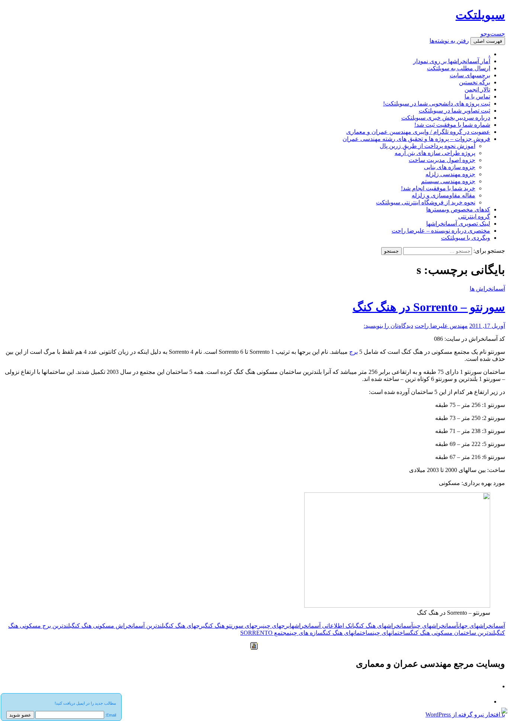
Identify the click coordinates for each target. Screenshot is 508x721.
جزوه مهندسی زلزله (450, 174)
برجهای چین (276, 626)
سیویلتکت (480, 15)
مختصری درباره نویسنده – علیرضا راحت (441, 230)
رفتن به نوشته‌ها (449, 41)
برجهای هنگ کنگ (185, 626)
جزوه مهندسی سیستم (448, 181)
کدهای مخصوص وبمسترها (458, 209)
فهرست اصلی (487, 41)
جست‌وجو (492, 33)
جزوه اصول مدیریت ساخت (442, 160)
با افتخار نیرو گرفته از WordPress (465, 714)
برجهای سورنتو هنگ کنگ (234, 626)
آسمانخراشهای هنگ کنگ (384, 626)
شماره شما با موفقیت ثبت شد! (452, 125)
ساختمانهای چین (391, 633)
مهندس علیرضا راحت (441, 326)
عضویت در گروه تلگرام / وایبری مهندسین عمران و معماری (418, 132)
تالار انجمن (477, 89)
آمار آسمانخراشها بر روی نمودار (451, 61)
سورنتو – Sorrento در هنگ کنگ (429, 307)
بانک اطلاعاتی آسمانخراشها (323, 626)
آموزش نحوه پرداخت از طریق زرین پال (427, 146)
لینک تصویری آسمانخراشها (458, 223)
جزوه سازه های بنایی (449, 167)
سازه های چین (306, 633)
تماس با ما (477, 96)
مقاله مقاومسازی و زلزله (443, 195)
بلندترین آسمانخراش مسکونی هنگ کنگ (118, 626)
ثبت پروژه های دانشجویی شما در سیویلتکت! (436, 103)
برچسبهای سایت (470, 75)
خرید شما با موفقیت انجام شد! (438, 188)
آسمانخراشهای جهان (481, 626)
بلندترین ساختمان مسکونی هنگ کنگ (453, 633)
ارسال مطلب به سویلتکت (458, 68)
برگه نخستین (474, 82)
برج (353, 352)
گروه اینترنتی (474, 216)
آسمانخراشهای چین (435, 626)
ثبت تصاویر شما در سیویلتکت (454, 110)
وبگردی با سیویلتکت (465, 238)
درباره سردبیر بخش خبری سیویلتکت (445, 117)
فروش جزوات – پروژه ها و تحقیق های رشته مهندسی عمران (416, 139)
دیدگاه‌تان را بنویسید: (388, 326)
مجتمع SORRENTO (265, 633)
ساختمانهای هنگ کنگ (348, 633)
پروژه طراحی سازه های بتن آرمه (435, 153)
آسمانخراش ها (487, 288)
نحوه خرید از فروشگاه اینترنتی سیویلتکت (425, 202)
